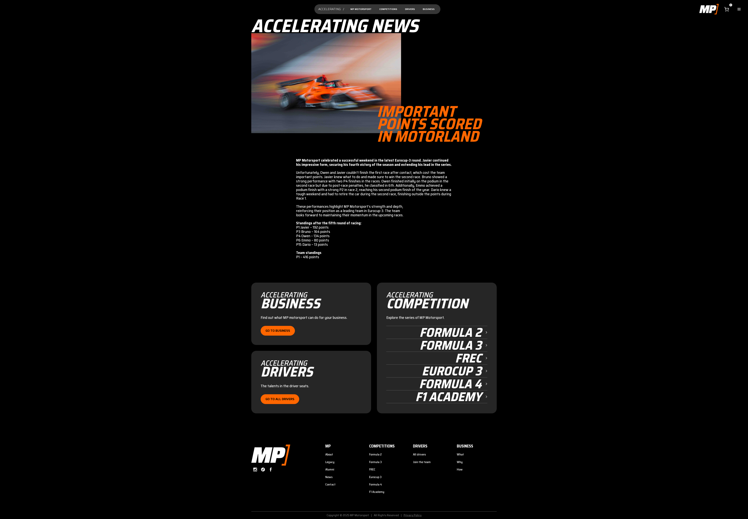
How (460, 469)
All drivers (419, 454)
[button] (726, 9)
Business (429, 9)
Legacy (329, 462)
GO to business (278, 330)
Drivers (410, 9)
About (329, 454)
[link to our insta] (255, 469)
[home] (709, 9)
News (329, 477)
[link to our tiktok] (263, 469)
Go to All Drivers (280, 399)
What (460, 454)
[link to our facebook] (271, 469)
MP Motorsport (360, 9)
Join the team (422, 462)
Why (460, 462)
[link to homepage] (270, 455)
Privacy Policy (413, 515)
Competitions (388, 9)
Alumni (329, 469)
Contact (330, 484)
